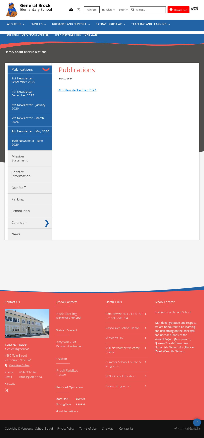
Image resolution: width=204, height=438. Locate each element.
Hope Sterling (66, 313)
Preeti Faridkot (67, 370)
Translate (107, 9)
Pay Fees (92, 9)
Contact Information (21, 174)
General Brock (35, 5)
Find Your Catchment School (173, 312)
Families (36, 24)
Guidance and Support (69, 24)
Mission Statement (20, 158)
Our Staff (19, 187)
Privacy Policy (65, 428)
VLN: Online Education (120, 376)
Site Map (108, 428)
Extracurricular (109, 24)
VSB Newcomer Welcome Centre (123, 350)
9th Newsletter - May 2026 (30, 131)
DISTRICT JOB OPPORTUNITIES (28, 34)
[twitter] (79, 10)
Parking (18, 199)
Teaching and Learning (149, 24)
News (16, 234)
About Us (14, 24)
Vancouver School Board (122, 328)
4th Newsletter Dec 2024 (77, 90)
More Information (66, 411)
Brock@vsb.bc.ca (30, 377)
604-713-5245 (28, 372)
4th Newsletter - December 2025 (23, 93)
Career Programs (117, 386)
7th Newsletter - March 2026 (28, 120)
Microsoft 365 (115, 338)
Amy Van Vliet (66, 342)
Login (122, 9)
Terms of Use (88, 428)
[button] (47, 69)
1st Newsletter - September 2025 (23, 80)
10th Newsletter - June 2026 (75, 34)
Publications (22, 69)
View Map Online (19, 365)
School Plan (21, 210)
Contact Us (126, 428)
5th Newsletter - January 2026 (28, 106)
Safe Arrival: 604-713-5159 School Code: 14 (124, 316)
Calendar (19, 222)
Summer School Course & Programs (123, 364)
